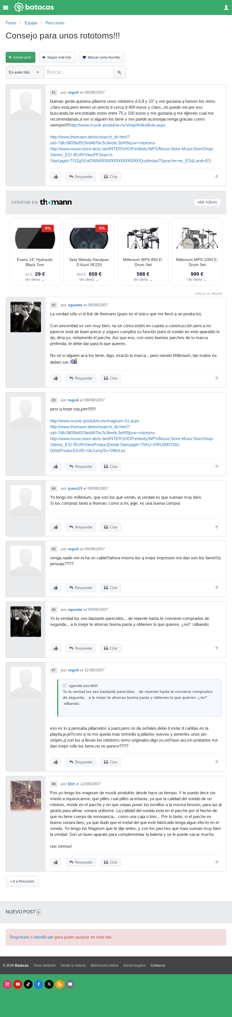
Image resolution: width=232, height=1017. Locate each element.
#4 (54, 489)
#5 (54, 549)
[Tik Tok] (28, 984)
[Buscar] (119, 72)
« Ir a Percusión (22, 881)
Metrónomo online (105, 965)
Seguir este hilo (59, 57)
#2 (54, 305)
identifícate (43, 937)
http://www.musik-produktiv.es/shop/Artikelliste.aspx (118, 125)
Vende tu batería (73, 965)
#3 (54, 400)
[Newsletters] (70, 984)
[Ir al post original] (64, 685)
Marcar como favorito (104, 57)
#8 (54, 784)
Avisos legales (134, 965)
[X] (49, 984)
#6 (54, 610)
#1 (54, 93)
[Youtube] (17, 984)
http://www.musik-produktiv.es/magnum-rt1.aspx (94, 421)
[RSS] (59, 984)
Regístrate (19, 937)
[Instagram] (7, 984)
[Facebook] (38, 984)
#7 (54, 670)
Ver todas (207, 202)
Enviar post (22, 57)
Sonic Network (44, 965)
